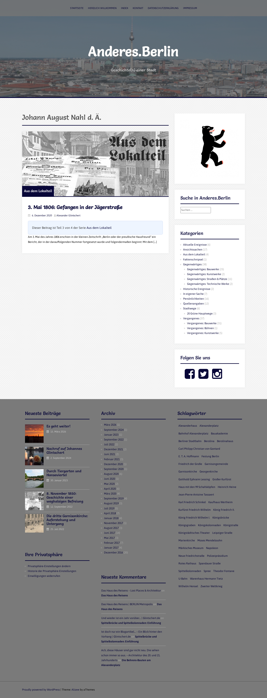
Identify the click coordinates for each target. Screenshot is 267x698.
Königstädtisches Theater (194, 532)
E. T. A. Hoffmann (188, 456)
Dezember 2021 (113, 449)
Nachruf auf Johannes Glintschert (64, 450)
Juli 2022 (109, 444)
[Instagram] (217, 377)
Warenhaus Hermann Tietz (206, 578)
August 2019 (111, 503)
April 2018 (110, 513)
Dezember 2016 (113, 552)
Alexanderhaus (187, 425)
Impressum (190, 8)
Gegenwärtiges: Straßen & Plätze (207, 279)
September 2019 (114, 498)
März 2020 (110, 493)
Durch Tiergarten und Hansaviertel (64, 473)
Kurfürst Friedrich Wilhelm (194, 509)
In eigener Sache (193, 293)
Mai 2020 (109, 483)
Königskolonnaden (209, 525)
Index (124, 8)
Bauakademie (219, 433)
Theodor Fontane (223, 571)
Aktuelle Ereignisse (195, 244)
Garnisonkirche (187, 471)
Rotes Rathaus (187, 563)
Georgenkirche (209, 471)
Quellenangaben (193, 303)
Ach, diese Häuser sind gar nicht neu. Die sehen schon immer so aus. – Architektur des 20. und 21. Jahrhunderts (130, 655)
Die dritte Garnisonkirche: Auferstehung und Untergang (67, 520)
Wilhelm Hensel (188, 586)
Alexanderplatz (209, 425)
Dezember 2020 (113, 464)
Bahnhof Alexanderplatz (193, 433)
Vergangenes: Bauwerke (202, 323)
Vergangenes (191, 318)
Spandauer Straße (210, 563)
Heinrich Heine (227, 486)
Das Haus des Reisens (114, 595)
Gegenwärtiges (192, 264)
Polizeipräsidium (217, 555)
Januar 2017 (111, 547)
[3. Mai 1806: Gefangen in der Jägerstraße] (95, 163)
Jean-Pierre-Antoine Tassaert (196, 494)
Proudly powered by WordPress (41, 689)
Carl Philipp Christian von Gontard (199, 448)
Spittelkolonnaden (189, 571)
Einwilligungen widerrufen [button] (44, 575)
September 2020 (114, 469)
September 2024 (114, 429)
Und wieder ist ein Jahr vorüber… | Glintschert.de (130, 618)
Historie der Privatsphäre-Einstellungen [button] (52, 571)
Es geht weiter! (59, 426)
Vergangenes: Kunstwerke (203, 333)
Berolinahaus (225, 441)
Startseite (76, 8)
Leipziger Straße (222, 532)
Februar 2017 (112, 542)
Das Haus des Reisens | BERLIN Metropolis (127, 604)
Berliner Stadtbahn (190, 441)
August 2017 (111, 527)
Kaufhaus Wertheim (220, 502)
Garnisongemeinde (216, 463)
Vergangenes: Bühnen (200, 328)
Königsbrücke (220, 517)
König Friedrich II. (224, 509)
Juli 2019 (109, 508)
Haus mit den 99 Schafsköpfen (196, 486)
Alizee (75, 689)
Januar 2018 (111, 518)
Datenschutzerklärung (163, 8)
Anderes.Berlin (133, 51)
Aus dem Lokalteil (38, 191)
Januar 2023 (111, 434)
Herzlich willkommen (102, 8)
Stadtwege (189, 308)
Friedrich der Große (190, 463)
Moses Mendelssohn (209, 540)
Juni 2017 (109, 532)
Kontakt (138, 8)
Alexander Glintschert (68, 215)
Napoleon (212, 548)
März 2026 (110, 424)
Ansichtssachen (192, 249)
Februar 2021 (112, 459)
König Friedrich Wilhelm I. (194, 517)
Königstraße (230, 525)
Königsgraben (186, 525)
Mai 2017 (109, 537)
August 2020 (111, 473)
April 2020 (110, 488)
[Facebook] (190, 377)
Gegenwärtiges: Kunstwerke (204, 274)
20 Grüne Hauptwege (200, 313)
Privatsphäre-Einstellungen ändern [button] (49, 566)
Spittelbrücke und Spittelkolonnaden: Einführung (131, 622)
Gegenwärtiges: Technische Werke (208, 283)
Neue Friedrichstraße (191, 555)
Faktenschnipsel (193, 259)
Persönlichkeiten (193, 298)
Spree (207, 571)
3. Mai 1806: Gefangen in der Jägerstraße (75, 207)
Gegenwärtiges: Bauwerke (203, 269)
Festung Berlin (210, 456)
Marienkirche (186, 540)
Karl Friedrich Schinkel (192, 502)
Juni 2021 (109, 454)
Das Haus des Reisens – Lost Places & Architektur (131, 590)
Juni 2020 (109, 478)
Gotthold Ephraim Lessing (194, 479)
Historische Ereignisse (196, 288)
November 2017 (113, 523)
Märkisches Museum (190, 548)
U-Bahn (182, 578)
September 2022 (114, 439)
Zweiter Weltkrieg (211, 586)
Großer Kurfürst (221, 479)
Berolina (209, 441)
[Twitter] (203, 377)
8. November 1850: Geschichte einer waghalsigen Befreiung (65, 497)
